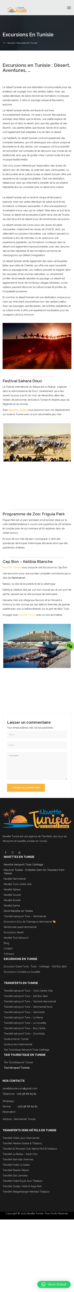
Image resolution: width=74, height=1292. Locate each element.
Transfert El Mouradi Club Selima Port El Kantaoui (30, 1148)
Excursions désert (14, 932)
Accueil (10, 43)
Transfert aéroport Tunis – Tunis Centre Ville (28, 990)
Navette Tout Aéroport (16, 937)
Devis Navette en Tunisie (18, 911)
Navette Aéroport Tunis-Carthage (23, 864)
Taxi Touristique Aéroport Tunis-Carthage (26, 1049)
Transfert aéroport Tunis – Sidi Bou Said (25, 996)
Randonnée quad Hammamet (20, 927)
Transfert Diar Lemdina (15, 1175)
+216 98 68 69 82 (26, 1093)
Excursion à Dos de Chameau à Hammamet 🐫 (30, 921)
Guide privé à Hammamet (18, 1044)
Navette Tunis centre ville (17, 884)
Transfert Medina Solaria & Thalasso (22, 1143)
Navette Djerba (12, 905)
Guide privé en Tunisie (16, 1039)
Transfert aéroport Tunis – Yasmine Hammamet (30, 1001)
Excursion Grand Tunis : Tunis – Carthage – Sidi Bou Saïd (35, 966)
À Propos (9, 953)
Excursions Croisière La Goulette (22, 971)
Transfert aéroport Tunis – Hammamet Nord (28, 1006)
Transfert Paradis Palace (16, 1170)
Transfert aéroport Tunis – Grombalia (24, 1033)
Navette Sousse (12, 894)
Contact (8, 948)
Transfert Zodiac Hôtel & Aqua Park (22, 1186)
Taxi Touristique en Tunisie (18, 1062)
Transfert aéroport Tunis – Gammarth (24, 1012)
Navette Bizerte (12, 900)
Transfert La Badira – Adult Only (20, 1154)
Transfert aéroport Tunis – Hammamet (25, 916)
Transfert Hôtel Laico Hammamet (21, 1138)
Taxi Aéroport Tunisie (17, 1067)
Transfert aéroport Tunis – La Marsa (23, 1017)
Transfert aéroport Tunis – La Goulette (25, 1023)
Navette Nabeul (12, 889)
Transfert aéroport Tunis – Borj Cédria (24, 1028)
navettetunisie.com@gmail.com (20, 1088)
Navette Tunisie (27, 614)
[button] (54, 1284)
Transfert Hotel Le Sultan (16, 1164)
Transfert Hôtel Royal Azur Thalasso (23, 1181)
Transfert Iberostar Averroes (18, 1159)
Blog (6, 943)
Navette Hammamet (15, 878)
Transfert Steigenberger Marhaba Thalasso (26, 1191)
